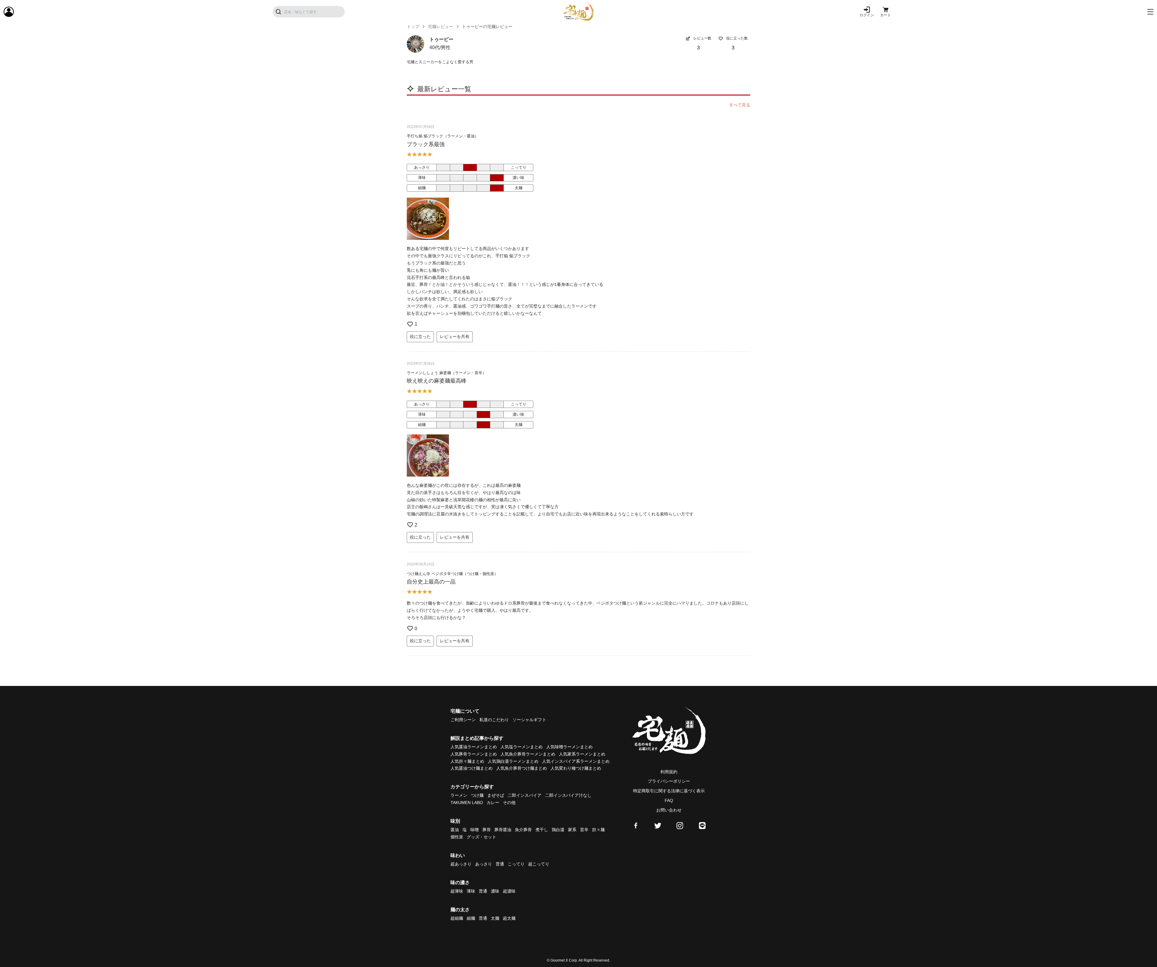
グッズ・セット (481, 836)
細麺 (471, 918)
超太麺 (509, 918)
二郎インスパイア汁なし (568, 795)
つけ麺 (477, 795)
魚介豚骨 (523, 829)
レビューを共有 (454, 336)
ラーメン (458, 795)
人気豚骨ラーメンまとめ (473, 754)
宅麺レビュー (440, 26)
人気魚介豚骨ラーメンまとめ (527, 754)
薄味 (471, 891)
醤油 (454, 829)
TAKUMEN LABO (466, 802)
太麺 (495, 918)
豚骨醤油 (502, 829)
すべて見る (739, 104)
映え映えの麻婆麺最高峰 (436, 381)
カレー (493, 802)
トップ (413, 26)
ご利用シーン (463, 719)
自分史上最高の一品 (431, 582)
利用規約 (668, 771)
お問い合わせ (669, 810)
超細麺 (456, 918)
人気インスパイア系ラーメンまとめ (576, 761)
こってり (516, 864)
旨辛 (584, 829)
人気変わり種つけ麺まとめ (575, 768)
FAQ (669, 800)
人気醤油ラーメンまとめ (473, 746)
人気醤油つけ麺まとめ (471, 768)
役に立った (420, 336)
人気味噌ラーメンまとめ (569, 746)
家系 (572, 829)
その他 (509, 802)
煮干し (541, 829)
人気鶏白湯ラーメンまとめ (513, 761)
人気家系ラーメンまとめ (582, 754)
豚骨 (486, 829)
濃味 (495, 891)
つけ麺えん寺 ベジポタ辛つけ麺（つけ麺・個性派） (452, 573)
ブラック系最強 (426, 144)
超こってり (538, 864)
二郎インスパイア (524, 795)
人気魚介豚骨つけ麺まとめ (521, 768)
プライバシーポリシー (669, 781)
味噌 (474, 829)
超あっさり (461, 864)
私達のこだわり (494, 719)
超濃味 (509, 891)
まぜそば (495, 795)
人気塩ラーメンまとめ (521, 746)
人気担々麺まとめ (467, 761)
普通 (500, 864)
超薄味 (456, 891)
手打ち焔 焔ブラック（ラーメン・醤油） (442, 136)
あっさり (483, 864)
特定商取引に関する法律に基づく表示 (669, 790)
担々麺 (598, 829)
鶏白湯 (558, 829)
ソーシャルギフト (529, 719)
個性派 (456, 836)
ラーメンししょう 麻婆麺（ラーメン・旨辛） (446, 373)
